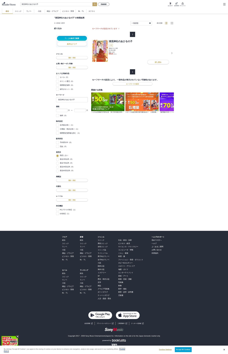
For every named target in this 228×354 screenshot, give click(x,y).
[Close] (224, 349)
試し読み (158, 62)
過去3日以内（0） (66, 159)
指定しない (64, 155)
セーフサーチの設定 (132, 84)
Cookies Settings (165, 349)
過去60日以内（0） (67, 170)
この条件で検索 (73, 38)
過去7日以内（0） (66, 163)
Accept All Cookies (183, 349)
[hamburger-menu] (224, 4)
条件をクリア (72, 44)
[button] (137, 323)
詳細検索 (104, 4)
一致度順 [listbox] (135, 23)
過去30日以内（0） (67, 167)
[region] (114, 350)
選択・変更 (72, 58)
